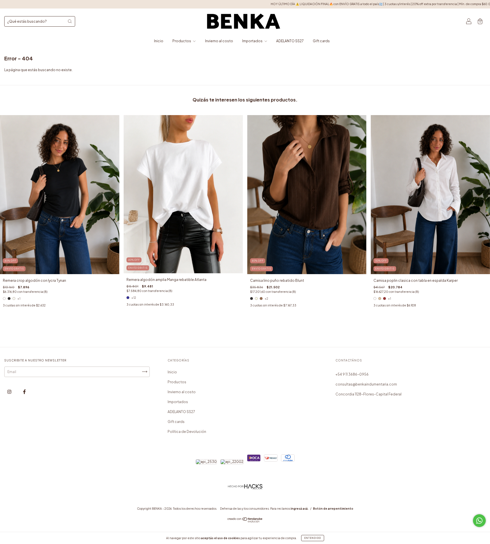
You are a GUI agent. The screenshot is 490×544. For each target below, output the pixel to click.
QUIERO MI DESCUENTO (245, 100)
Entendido (312, 538)
